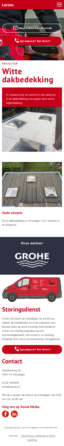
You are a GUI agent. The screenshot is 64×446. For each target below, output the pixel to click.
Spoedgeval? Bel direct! (35, 41)
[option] (32, 259)
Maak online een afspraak (35, 28)
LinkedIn (14, 414)
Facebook (5, 414)
